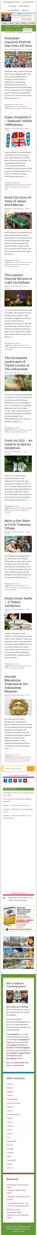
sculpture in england (20, 510)
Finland (9, 1118)
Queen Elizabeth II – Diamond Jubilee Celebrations (18, 120)
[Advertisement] (18, 855)
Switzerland (11, 1160)
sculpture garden (9, 510)
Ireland (9, 1134)
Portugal (10, 1149)
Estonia (9, 1111)
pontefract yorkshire (26, 108)
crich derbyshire (20, 585)
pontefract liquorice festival (12, 108)
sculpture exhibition (26, 508)
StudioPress (25, 1229)
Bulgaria (10, 1092)
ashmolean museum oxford (12, 759)
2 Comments (28, 49)
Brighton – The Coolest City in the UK (16, 805)
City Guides (12, 6)
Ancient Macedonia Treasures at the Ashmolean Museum (16, 683)
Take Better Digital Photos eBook (16, 1191)
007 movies (15, 262)
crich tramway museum (24, 588)
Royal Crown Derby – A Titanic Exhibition (18, 602)
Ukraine (10, 1168)
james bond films (12, 264)
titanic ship (21, 668)
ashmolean (15, 430)
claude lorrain (23, 430)
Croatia (9, 1095)
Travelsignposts (12, 1034)
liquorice (14, 106)
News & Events (19, 104)
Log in (22, 1231)
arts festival (15, 345)
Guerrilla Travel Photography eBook (18, 1216)
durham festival (9, 347)
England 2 (10, 1107)
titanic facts (14, 668)
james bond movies (23, 264)
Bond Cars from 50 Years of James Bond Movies (18, 201)
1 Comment (25, 373)
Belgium (10, 1088)
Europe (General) (13, 1115)
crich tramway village (11, 589)
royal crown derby (17, 666)
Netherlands (11, 1141)
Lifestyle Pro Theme (24, 1226)
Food (12, 104)
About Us (25, 10)
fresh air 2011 (16, 508)
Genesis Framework (13, 1229)
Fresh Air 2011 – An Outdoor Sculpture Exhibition (18, 444)
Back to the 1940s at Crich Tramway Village (18, 524)
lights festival (17, 347)
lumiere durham (26, 347)
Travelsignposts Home (11, 2)
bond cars (22, 262)
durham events (23, 345)
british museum (25, 759)
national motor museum (11, 266)
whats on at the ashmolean (22, 761)
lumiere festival (9, 349)
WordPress (16, 1231)
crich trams (13, 588)
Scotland (10, 1153)
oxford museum (9, 761)
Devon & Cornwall (13, 1103)
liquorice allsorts (22, 106)
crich (13, 585)
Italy (8, 1137)
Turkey (9, 1164)
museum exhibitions (16, 432)
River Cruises (24, 6)
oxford (25, 432)
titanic (25, 666)
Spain (9, 1156)
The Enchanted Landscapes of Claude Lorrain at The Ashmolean (17, 363)
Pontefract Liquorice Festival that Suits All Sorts (18, 42)
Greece (9, 1130)
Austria (9, 1084)
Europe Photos (13, 10)
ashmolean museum (25, 757)
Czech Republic (12, 1099)
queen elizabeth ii (13, 187)
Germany (10, 1126)
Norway (10, 1145)
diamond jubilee (16, 185)
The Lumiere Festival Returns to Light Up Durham (18, 278)
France (9, 1122)
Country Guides (28, 2)
